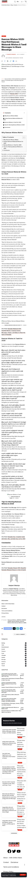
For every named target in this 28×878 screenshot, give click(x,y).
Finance (14, 651)
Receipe (14, 659)
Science (14, 661)
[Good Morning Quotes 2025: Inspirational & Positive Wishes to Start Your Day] (10, 675)
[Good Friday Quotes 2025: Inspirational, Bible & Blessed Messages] (10, 691)
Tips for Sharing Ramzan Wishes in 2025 (14, 124)
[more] (24, 865)
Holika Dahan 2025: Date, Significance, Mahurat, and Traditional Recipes (9, 743)
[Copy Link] (10, 61)
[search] (15, 1)
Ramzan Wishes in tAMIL (20, 622)
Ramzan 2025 (14, 93)
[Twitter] (14, 851)
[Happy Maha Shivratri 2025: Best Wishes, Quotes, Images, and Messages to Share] (21, 825)
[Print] (13, 61)
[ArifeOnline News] (5, 1)
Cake (14, 645)
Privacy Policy (5, 875)
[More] (16, 61)
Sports (14, 663)
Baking (14, 643)
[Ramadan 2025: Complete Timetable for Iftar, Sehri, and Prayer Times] (21, 785)
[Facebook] (9, 851)
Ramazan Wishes (12, 620)
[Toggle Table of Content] (23, 137)
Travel (14, 665)
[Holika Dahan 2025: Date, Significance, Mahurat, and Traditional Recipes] (21, 745)
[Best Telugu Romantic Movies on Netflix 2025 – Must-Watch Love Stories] (10, 708)
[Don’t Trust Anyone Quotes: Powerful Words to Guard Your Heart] (10, 684)
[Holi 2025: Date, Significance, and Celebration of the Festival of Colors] (21, 757)
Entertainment (14, 647)
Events (4, 36)
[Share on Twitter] (7, 61)
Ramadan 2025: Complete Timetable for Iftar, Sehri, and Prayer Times (8, 783)
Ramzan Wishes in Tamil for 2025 (13, 122)
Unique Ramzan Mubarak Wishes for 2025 (13, 119)
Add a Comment (20, 54)
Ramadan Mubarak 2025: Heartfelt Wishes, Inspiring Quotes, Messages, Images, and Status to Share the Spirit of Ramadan (9, 770)
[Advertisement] (14, 20)
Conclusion (7, 127)
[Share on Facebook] (4, 61)
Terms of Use (13, 875)
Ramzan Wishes (16, 621)
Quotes (14, 657)
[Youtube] (19, 851)
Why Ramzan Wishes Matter (11, 115)
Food (14, 653)
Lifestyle (14, 655)
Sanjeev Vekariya (11, 54)
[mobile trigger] (25, 1)
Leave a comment (20, 634)
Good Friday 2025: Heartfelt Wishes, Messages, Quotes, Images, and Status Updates (9, 731)
